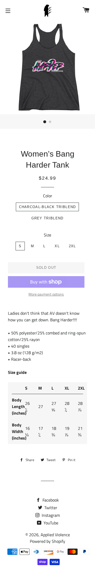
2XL (72, 246)
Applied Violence (55, 534)
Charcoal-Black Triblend (47, 207)
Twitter (50, 507)
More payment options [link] (46, 294)
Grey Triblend (47, 218)
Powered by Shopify (47, 541)
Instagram (50, 515)
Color (47, 196)
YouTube (50, 523)
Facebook (50, 500)
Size (47, 235)
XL (57, 246)
